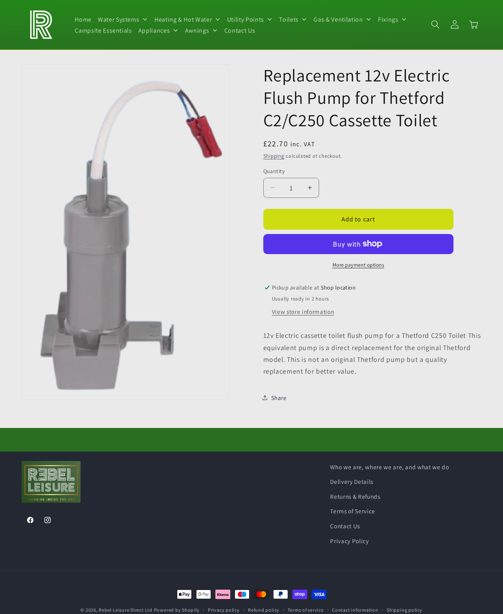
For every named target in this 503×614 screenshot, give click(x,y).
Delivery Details (351, 481)
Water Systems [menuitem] (119, 19)
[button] (435, 24)
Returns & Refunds (355, 496)
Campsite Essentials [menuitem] (103, 30)
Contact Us (345, 526)
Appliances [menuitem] (154, 30)
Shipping (274, 156)
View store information (303, 311)
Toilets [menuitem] (289, 19)
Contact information (355, 610)
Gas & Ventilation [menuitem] (338, 19)
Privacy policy (224, 610)
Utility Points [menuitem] (245, 19)
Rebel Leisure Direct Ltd (125, 610)
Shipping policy (404, 610)
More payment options (358, 264)
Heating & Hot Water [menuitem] (183, 19)
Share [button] (279, 398)
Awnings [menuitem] (197, 30)
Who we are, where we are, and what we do (389, 467)
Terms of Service (352, 511)
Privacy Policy (349, 541)
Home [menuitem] (83, 19)
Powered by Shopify (177, 610)
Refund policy (263, 610)
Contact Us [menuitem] (239, 30)
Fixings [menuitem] (388, 19)
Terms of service (305, 610)
